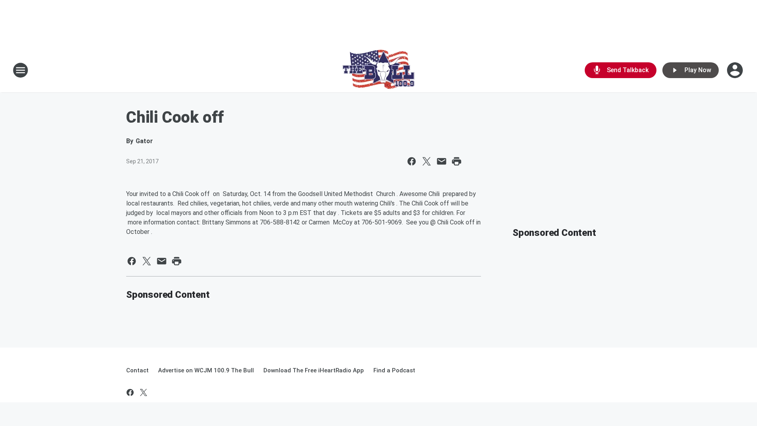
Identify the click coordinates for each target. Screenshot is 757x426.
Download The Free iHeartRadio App (313, 370)
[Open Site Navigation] (20, 70)
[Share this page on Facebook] (411, 161)
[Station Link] (378, 70)
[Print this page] (456, 161)
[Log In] (735, 70)
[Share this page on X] (426, 161)
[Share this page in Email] (441, 161)
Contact (137, 370)
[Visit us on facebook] (130, 392)
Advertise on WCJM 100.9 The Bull (206, 370)
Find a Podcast (394, 370)
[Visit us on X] (143, 392)
